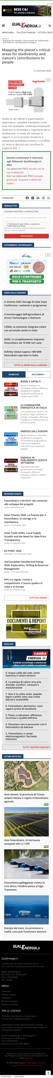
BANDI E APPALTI (31, 381)
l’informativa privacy (36, 228)
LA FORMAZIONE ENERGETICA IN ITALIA (34, 406)
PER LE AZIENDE (11, 1010)
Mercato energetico (10, 1001)
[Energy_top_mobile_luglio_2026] (26, 10)
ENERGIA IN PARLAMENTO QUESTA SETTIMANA (34, 460)
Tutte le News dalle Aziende (30, 365)
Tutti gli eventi (38, 597)
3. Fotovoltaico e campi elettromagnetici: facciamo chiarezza (21, 736)
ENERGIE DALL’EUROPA (34, 431)
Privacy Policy (6, 1076)
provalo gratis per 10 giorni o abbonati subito (25, 179)
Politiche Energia (26, 32)
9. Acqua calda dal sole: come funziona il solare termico (23, 674)
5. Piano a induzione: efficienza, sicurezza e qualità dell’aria (24, 717)
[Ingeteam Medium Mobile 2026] (26, 95)
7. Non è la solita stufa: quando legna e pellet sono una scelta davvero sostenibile (24, 696)
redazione (28, 1058)
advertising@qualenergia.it (20, 1019)
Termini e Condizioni (33, 1065)
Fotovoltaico (7, 998)
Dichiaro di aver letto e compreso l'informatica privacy (23, 225)
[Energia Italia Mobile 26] (26, 270)
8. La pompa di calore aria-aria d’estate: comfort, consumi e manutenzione (23, 684)
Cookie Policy (16, 1065)
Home (4, 39)
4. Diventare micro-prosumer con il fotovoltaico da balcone (26, 726)
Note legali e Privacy (36, 1063)
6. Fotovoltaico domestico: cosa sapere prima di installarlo (24, 707)
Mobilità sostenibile (10, 1004)
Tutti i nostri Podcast (36, 747)
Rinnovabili (8, 32)
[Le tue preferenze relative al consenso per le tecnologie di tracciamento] (48, 1073)
